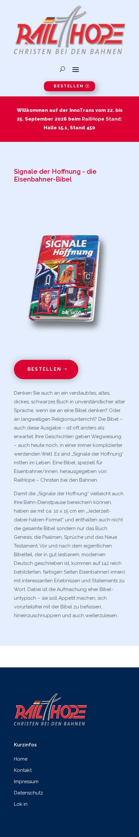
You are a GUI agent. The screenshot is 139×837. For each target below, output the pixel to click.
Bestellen (69, 86)
